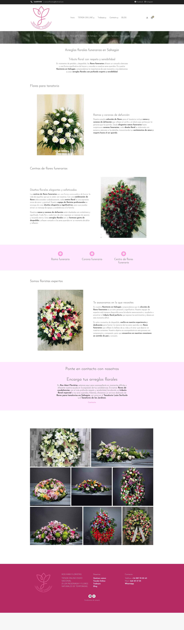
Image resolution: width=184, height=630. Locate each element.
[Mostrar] (60, 447)
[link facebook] (90, 596)
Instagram (149, 2)
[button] (86, 18)
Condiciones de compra (92, 600)
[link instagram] (94, 596)
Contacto (92, 402)
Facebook (139, 2)
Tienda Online (99, 581)
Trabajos (97, 584)
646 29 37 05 (135, 581)
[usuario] (147, 18)
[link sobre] (44, 582)
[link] (41, 17)
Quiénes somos (99, 578)
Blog (95, 586)
